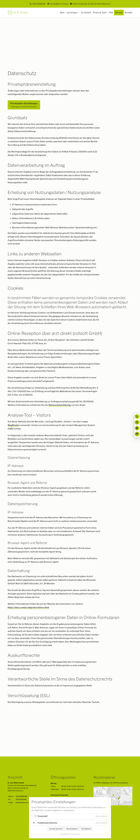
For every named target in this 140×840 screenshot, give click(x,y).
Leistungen (71, 12)
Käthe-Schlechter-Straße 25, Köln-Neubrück (91, 4)
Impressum (75, 834)
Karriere (119, 12)
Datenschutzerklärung (60, 405)
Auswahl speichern (56, 829)
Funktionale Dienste (47, 823)
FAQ (111, 12)
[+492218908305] (137, 416)
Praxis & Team (100, 12)
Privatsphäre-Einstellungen (23, 105)
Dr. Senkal (86, 12)
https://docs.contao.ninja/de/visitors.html (28, 607)
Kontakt (128, 12)
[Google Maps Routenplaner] (137, 428)
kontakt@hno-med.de (59, 4)
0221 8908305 (38, 4)
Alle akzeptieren (72, 829)
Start (62, 12)
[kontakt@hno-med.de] (137, 422)
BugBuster (13, 425)
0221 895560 (21, 800)
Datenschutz (65, 834)
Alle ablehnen (86, 829)
